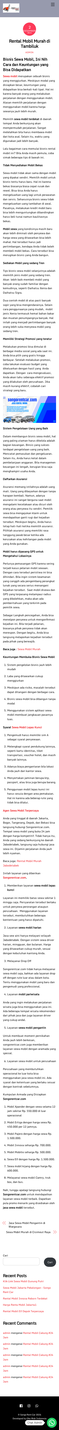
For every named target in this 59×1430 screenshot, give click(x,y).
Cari (5, 1255)
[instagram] (29, 1405)
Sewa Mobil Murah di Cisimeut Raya (28, 1232)
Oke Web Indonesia (36, 1418)
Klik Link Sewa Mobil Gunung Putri (23, 1281)
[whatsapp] (37, 1405)
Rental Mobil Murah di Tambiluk (29, 43)
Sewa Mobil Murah (29, 649)
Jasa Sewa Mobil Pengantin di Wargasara (27, 1225)
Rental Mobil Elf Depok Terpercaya (23, 1311)
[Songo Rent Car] (11, 11)
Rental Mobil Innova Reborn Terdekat (25, 1298)
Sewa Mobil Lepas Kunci (27, 727)
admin (29, 52)
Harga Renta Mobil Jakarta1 (19, 1305)
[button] (52, 1423)
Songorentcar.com (14, 877)
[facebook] (21, 1405)
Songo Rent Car (27, 1414)
